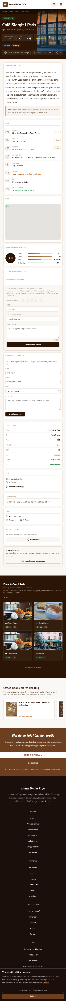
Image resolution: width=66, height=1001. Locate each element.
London (33, 873)
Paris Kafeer (14, 11)
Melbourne (33, 867)
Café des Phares (11, 623)
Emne (7, 387)
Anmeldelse (11, 325)
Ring (57, 140)
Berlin (33, 890)
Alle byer (33, 896)
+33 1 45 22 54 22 (44, 53)
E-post (14, 315)
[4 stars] (36, 300)
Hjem (5, 11)
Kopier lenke (35, 539)
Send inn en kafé (33, 911)
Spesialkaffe (33, 829)
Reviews (33, 934)
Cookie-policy (33, 960)
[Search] (54, 4)
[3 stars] (32, 300)
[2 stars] (28, 300)
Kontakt (33, 928)
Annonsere (33, 917)
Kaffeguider (33, 835)
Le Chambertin (11, 653)
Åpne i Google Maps (16, 487)
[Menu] (61, 4)
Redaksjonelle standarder (33, 966)
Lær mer (45, 982)
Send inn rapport (15, 414)
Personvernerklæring (33, 949)
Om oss (33, 922)
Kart (57, 132)
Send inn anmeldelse (33, 344)
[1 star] (23, 300)
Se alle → (7, 597)
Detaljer (8, 396)
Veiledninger (33, 841)
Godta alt (33, 996)
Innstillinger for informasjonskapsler (33, 990)
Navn (8, 305)
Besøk (57, 148)
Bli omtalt (33, 763)
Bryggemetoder (33, 846)
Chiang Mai (33, 884)
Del (60, 53)
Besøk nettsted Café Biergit (18, 53)
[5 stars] (41, 300)
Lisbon (33, 879)
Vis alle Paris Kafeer (33, 667)
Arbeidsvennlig (33, 824)
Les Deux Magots (42, 623)
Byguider (33, 818)
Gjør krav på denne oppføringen (33, 561)
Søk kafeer (33, 852)
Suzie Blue (40, 653)
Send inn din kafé (33, 755)
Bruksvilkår (33, 955)
